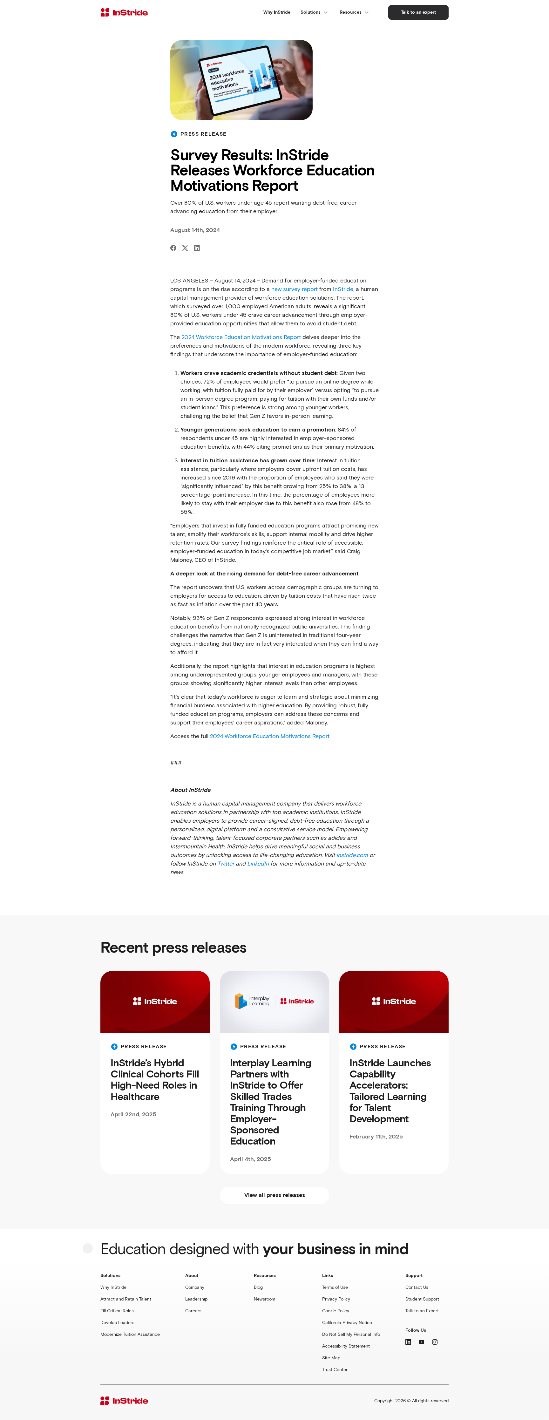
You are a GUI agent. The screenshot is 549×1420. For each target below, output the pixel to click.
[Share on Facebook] (173, 248)
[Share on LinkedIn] (197, 248)
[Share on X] (185, 248)
